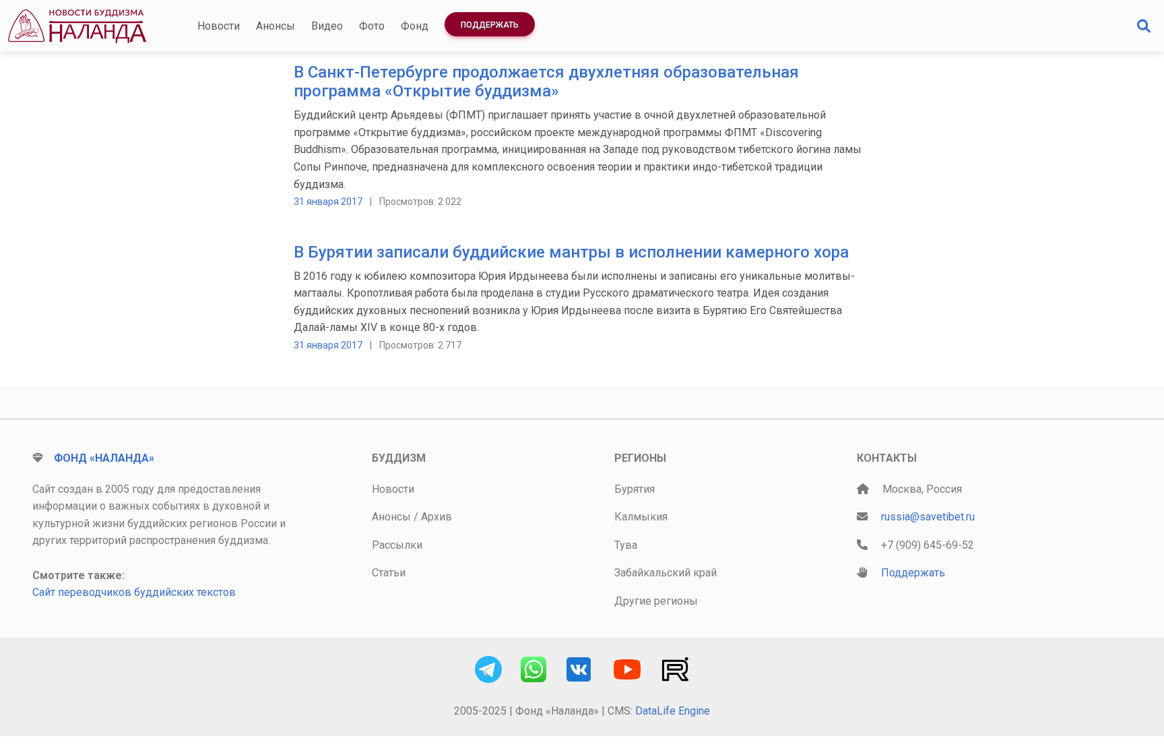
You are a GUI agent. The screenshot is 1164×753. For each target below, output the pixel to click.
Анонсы (275, 26)
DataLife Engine (672, 710)
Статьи (389, 572)
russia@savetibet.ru (928, 516)
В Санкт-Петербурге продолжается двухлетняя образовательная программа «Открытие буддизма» (546, 82)
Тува (625, 545)
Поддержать (490, 25)
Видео (327, 26)
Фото (372, 26)
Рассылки (397, 545)
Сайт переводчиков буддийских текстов (134, 592)
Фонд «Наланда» (104, 458)
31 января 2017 (328, 201)
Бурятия (634, 489)
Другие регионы (656, 601)
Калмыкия (641, 516)
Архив (436, 516)
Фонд (414, 26)
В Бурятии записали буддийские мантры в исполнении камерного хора (571, 252)
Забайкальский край (665, 572)
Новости (218, 26)
